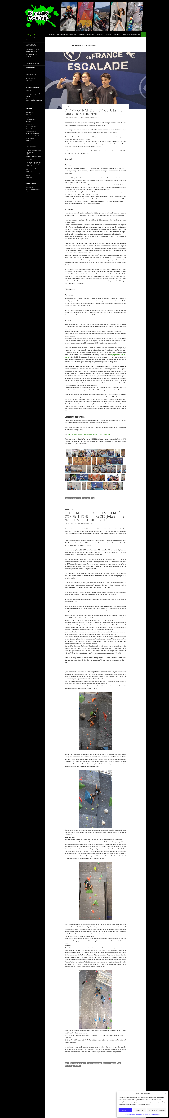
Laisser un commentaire (90, 117)
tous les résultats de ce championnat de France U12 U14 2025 (89, 434)
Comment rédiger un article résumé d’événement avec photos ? (34, 100)
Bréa (27, 114)
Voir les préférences (156, 1110)
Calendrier (117, 34)
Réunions (28, 128)
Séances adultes (30, 131)
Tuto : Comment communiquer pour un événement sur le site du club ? (33, 94)
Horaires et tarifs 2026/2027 (86, 34)
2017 (67, 1063)
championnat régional (95, 1063)
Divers (27, 121)
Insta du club (29, 80)
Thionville (86, 498)
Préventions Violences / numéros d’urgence (33, 50)
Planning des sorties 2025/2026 (131, 34)
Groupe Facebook (30, 78)
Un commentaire (88, 523)
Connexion (28, 90)
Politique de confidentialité (143, 1114)
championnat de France (73, 498)
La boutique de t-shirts (32, 63)
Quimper (68, 1065)
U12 (93, 498)
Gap (119, 1063)
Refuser (139, 1110)
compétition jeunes (110, 1063)
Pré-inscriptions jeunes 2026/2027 (66, 34)
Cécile (77, 117)
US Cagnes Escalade (33, 35)
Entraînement (29, 124)
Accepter (125, 1110)
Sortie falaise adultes (31, 133)
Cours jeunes (29, 119)
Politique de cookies (130, 1114)
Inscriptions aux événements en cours (32, 45)
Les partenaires (30, 67)
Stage (27, 140)
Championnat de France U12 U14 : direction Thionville (95, 112)
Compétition (69, 107)
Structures (100, 34)
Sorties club (29, 138)
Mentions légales (155, 1114)
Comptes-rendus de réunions (31, 55)
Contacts (108, 34)
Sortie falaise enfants (31, 135)
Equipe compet (30, 126)
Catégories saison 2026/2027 (33, 60)
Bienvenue (52, 34)
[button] (165, 1094)
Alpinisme (28, 112)
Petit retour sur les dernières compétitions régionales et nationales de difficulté (95, 516)
